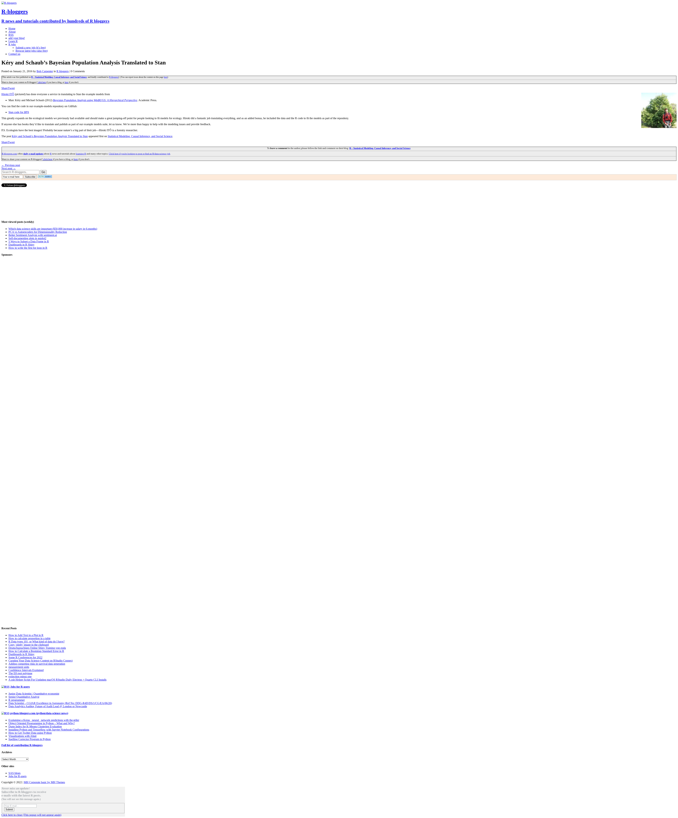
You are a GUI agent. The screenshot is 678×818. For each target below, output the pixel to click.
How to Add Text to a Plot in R (25, 635)
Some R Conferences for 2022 (25, 657)
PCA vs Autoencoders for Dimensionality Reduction (37, 231)
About (12, 31)
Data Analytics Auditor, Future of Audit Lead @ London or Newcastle (47, 706)
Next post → (8, 168)
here (165, 77)
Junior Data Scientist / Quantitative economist (33, 693)
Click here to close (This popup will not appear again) (31, 814)
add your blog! (16, 38)
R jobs (12, 44)
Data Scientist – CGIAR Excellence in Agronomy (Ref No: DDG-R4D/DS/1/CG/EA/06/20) (60, 703)
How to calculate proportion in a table (29, 638)
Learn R (13, 41)
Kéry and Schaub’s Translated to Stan (50, 136)
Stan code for (18, 112)
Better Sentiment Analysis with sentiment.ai (32, 235)
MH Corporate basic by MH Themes (44, 782)
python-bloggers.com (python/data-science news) (39, 713)
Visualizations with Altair (22, 735)
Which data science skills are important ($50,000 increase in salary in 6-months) (52, 228)
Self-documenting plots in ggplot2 (27, 238)
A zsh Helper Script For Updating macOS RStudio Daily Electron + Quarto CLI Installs (57, 679)
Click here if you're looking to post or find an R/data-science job (139, 153)
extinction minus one (20, 676)
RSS (11, 34)
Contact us (14, 53)
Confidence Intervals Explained (26, 670)
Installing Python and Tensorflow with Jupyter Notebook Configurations (48, 729)
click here (41, 82)
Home (11, 28)
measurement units (18, 666)
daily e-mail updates (33, 153)
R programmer (16, 699)
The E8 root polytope (20, 673)
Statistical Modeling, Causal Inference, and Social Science (140, 136)
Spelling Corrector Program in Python (29, 739)
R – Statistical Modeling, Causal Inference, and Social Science (59, 77)
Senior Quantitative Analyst (23, 696)
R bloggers (62, 71)
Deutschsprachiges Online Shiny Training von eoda (37, 647)
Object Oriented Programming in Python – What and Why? (41, 723)
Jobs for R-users (20, 686)
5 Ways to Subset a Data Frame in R (28, 241)
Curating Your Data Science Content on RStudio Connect (40, 660)
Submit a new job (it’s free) (31, 47)
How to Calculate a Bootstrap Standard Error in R (36, 651)
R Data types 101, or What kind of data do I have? (36, 641)
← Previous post (10, 165)
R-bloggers (113, 77)
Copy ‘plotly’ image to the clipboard (28, 644)
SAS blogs (14, 773)
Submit (9, 809)
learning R (81, 153)
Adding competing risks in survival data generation (36, 663)
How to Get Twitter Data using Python (30, 732)
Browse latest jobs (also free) (32, 50)
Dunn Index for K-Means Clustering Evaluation (35, 726)
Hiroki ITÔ (7, 94)
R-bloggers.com (9, 153)
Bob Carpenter (45, 71)
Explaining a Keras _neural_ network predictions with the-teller (43, 720)
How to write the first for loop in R (27, 247)
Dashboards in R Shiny (21, 244)
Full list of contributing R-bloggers (22, 745)
